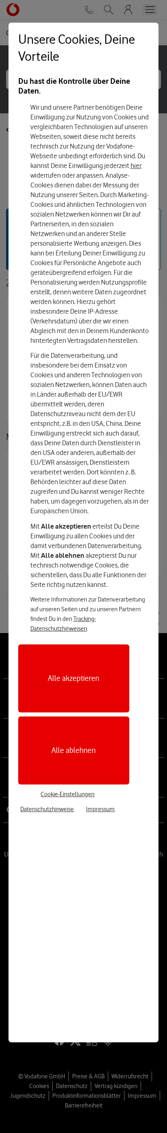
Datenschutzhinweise (47, 809)
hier (136, 166)
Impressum (100, 809)
